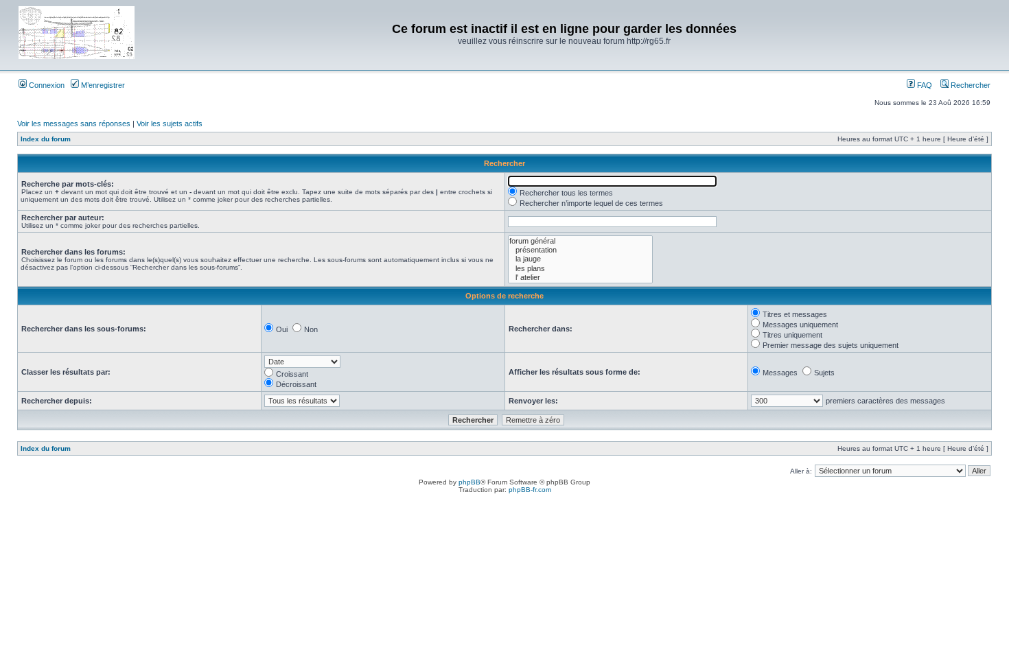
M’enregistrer (102, 85)
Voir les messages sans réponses (73, 123)
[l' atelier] (580, 277)
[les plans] (580, 268)
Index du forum (46, 139)
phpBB (469, 482)
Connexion (46, 85)
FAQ (923, 85)
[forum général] (580, 241)
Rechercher (969, 85)
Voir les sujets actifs (169, 123)
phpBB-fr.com (530, 489)
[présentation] (580, 250)
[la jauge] (580, 259)
